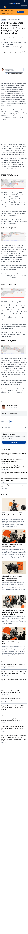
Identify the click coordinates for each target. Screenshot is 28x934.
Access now (14, 442)
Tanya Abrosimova (9, 68)
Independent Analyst (9, 70)
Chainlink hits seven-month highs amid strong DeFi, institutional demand (12, 578)
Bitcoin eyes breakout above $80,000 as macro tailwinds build (13, 665)
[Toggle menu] (1, 7)
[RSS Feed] (11, 421)
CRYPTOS (3, 19)
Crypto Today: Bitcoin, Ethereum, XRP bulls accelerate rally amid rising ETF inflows (13, 612)
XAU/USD (15, 0)
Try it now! (20, 11)
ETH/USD (4, 302)
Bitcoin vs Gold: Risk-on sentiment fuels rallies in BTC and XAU (13, 680)
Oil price (9, 0)
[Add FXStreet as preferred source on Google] (14, 73)
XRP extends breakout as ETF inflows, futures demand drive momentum (12, 515)
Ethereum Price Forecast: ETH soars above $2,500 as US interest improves (14, 691)
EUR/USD (21, 0)
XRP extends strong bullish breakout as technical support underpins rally (13, 719)
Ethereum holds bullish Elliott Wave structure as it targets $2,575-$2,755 (12, 699)
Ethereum (18, 114)
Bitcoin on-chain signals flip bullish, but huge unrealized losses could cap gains (13, 672)
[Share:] (25, 69)
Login (24, 7)
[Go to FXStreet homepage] (4, 7)
